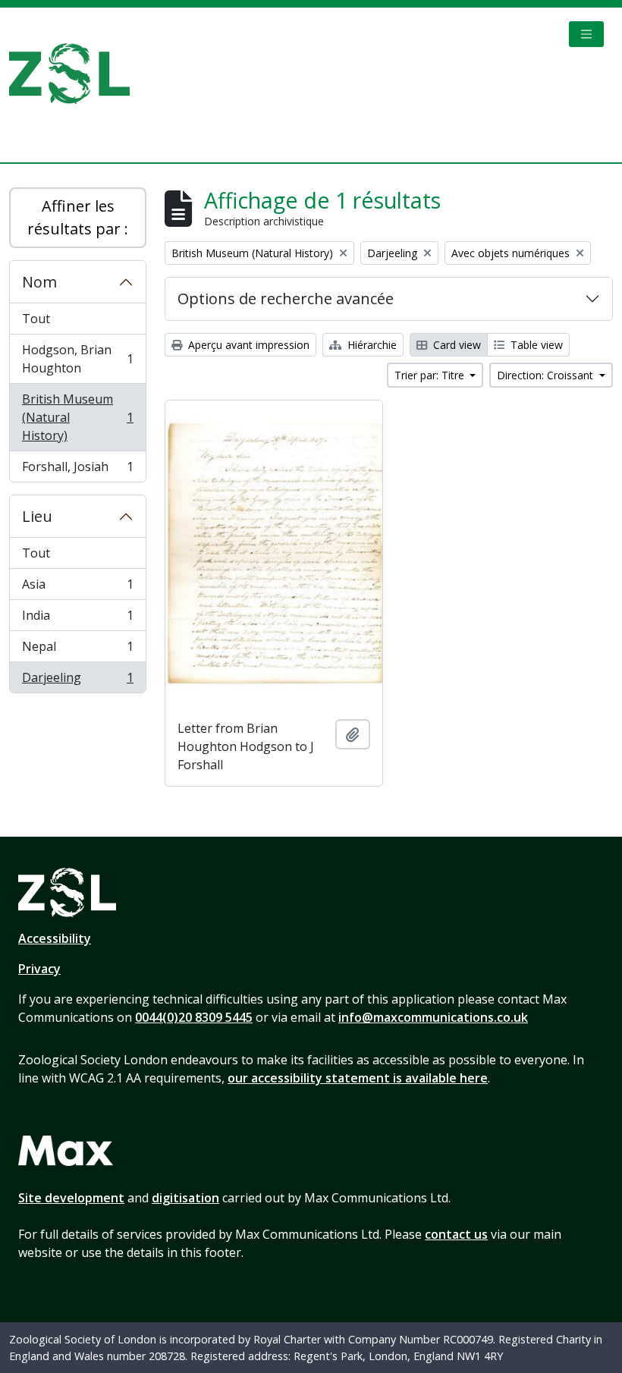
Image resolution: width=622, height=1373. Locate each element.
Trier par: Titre (430, 375)
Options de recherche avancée (285, 298)
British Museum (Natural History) (77, 417)
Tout (36, 318)
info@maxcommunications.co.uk (433, 1017)
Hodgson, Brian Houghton (77, 358)
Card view (455, 345)
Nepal (77, 650)
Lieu (37, 516)
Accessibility (54, 938)
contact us (456, 1234)
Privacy (39, 968)
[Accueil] (75, 73)
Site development (71, 1197)
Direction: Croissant (546, 375)
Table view (535, 345)
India (77, 619)
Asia (77, 588)
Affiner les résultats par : (77, 217)
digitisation (185, 1197)
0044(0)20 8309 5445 (194, 1017)
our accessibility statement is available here (358, 1078)
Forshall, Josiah (77, 470)
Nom (39, 282)
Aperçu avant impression (247, 345)
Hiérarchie (370, 345)
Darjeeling (77, 681)
